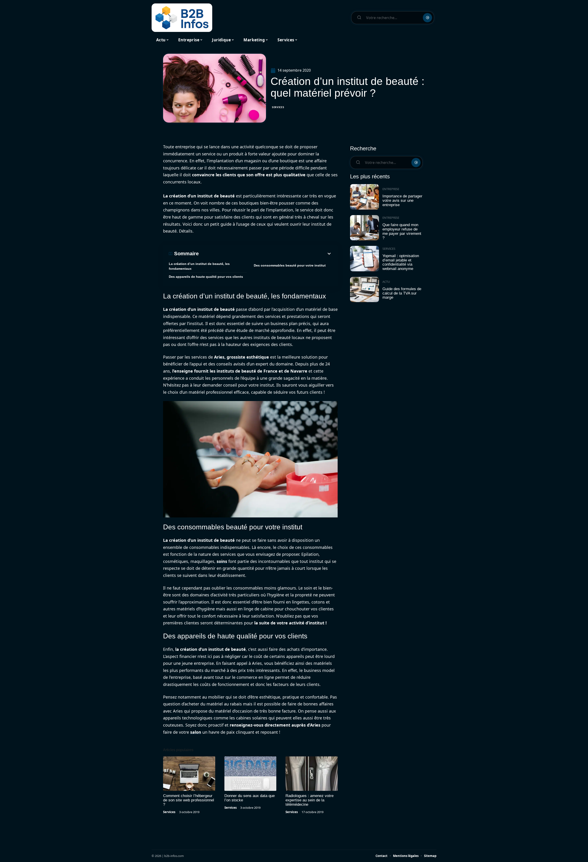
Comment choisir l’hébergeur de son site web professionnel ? (188, 800)
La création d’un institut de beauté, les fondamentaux (199, 266)
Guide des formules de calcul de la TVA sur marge (401, 293)
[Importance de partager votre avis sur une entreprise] (364, 197)
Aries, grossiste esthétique (241, 357)
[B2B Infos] (181, 17)
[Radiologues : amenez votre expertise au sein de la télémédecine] (312, 773)
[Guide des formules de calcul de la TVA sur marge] (364, 289)
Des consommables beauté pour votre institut (290, 265)
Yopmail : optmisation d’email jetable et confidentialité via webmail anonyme (400, 262)
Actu (386, 282)
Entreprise (390, 189)
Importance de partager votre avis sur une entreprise (402, 200)
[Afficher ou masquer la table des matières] (265, 253)
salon (195, 732)
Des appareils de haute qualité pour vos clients (206, 276)
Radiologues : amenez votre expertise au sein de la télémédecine (310, 800)
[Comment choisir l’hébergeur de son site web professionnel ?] (189, 773)
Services (278, 107)
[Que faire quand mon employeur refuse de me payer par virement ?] (364, 228)
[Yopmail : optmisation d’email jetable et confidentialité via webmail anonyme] (364, 258)
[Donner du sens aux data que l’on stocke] (250, 773)
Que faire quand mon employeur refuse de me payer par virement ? (401, 231)
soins (222, 561)
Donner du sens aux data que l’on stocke (249, 798)
